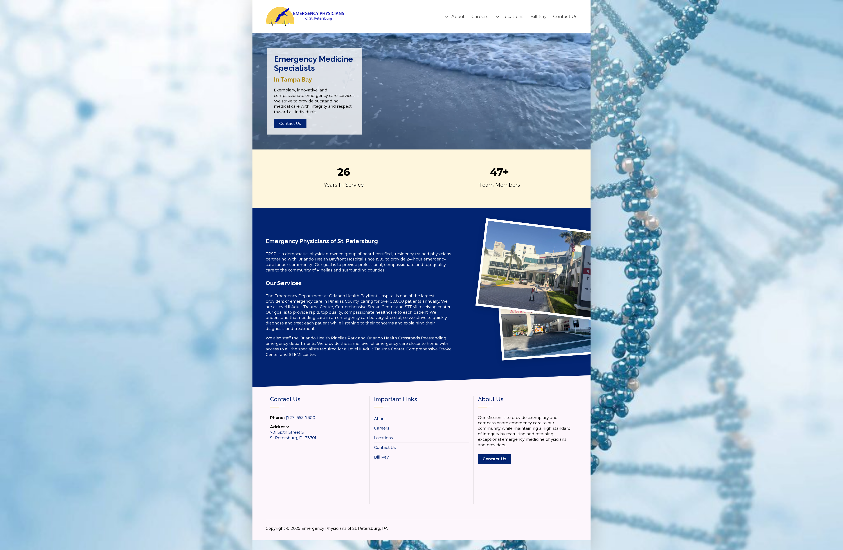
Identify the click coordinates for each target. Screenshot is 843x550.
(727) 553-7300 (300, 417)
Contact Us (565, 16)
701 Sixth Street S (287, 432)
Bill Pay (538, 16)
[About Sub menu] (446, 16)
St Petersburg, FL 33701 (293, 437)
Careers (480, 16)
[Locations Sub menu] (497, 16)
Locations (513, 16)
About (458, 16)
